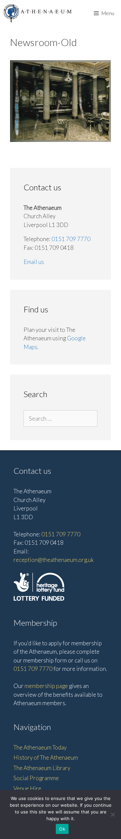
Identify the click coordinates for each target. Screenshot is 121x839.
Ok (62, 829)
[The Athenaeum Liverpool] (37, 13)
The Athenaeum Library (41, 767)
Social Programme (36, 777)
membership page (46, 685)
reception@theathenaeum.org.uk (53, 559)
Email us (34, 261)
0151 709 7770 (70, 238)
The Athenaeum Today (40, 747)
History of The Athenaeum (45, 757)
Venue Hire (27, 788)
